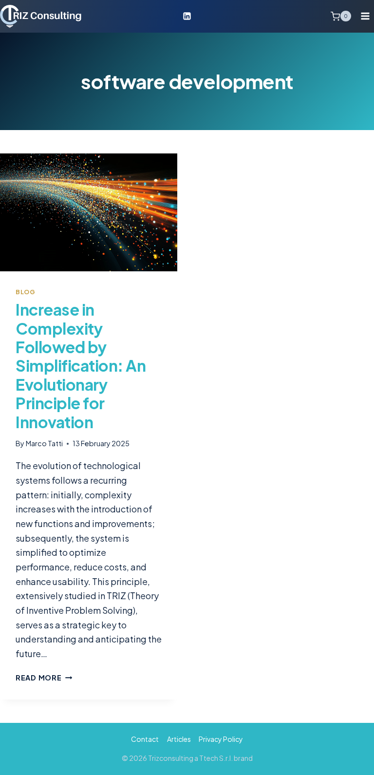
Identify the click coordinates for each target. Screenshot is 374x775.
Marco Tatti (44, 443)
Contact (145, 739)
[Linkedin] (187, 16)
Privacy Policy (221, 739)
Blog (26, 292)
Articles (179, 739)
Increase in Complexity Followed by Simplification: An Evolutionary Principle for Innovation (81, 365)
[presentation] (88, 212)
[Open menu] (365, 16)
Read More (44, 677)
